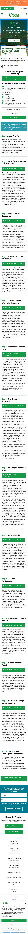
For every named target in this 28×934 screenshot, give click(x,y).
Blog (14, 884)
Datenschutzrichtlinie (15, 804)
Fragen (14, 899)
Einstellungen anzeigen (14, 929)
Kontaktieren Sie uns (14, 826)
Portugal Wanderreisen (14, 870)
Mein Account (14, 880)
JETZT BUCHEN (14, 40)
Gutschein (14, 891)
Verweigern (14, 924)
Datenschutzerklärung (15, 932)
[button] (26, 903)
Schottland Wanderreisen (14, 863)
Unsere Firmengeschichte (14, 882)
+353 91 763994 (14, 832)
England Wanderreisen (14, 865)
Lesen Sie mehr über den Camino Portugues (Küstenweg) (14, 78)
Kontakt (14, 887)
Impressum (22, 932)
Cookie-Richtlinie (6, 932)
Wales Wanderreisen (14, 867)
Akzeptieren (14, 920)
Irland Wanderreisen (14, 860)
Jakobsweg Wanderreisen (14, 872)
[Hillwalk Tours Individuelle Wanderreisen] (1, 59)
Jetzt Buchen (7, 8)
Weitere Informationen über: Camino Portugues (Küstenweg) (12, 778)
